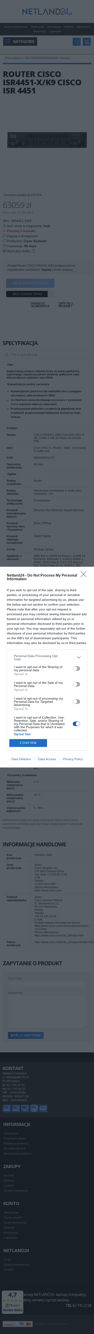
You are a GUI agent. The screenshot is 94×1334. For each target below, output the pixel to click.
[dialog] (47, 667)
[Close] (85, 575)
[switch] (76, 668)
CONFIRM (28, 743)
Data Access (47, 759)
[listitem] (47, 657)
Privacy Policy (73, 759)
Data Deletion (21, 759)
